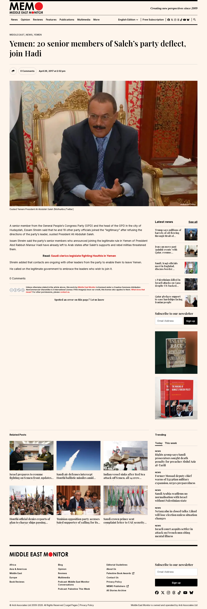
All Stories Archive (116, 590)
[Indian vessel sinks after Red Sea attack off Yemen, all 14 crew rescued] (125, 455)
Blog (60, 564)
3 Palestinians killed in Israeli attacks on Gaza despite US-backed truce (167, 282)
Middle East (17, 34)
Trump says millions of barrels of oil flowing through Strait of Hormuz (168, 233)
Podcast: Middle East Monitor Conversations (73, 583)
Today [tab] (158, 443)
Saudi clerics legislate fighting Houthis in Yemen (83, 255)
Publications (67, 19)
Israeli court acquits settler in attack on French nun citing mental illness (174, 532)
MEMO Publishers (116, 586)
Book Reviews (17, 581)
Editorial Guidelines (117, 564)
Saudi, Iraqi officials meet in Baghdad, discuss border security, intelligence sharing (167, 266)
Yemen (38, 34)
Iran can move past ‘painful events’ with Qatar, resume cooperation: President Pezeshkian (168, 249)
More (96, 19)
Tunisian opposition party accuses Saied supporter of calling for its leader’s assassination (78, 521)
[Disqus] (79, 344)
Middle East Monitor (87, 287)
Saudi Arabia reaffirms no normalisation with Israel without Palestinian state (171, 497)
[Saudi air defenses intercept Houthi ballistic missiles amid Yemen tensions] (78, 455)
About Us (111, 569)
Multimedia (83, 19)
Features (51, 19)
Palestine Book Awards (119, 573)
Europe (13, 577)
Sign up (190, 320)
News (14, 19)
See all (193, 221)
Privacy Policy (114, 581)
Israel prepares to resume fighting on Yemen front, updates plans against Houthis (30, 476)
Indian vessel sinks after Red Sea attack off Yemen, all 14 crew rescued (124, 476)
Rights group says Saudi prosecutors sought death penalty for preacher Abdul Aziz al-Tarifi (175, 460)
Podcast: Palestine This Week (74, 589)
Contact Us (113, 577)
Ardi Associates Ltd (188, 605)
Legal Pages (71, 605)
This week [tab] (171, 443)
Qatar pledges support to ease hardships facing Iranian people (168, 299)
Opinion (25, 19)
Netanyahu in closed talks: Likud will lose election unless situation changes (176, 515)
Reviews (38, 19)
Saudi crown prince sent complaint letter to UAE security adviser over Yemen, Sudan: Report (124, 521)
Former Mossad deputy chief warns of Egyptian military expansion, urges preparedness (175, 479)
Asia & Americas (18, 569)
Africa (13, 564)
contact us (64, 292)
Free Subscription (153, 19)
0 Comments (27, 71)
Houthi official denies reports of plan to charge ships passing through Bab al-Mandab (30, 521)
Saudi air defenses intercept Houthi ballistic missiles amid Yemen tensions (75, 476)
